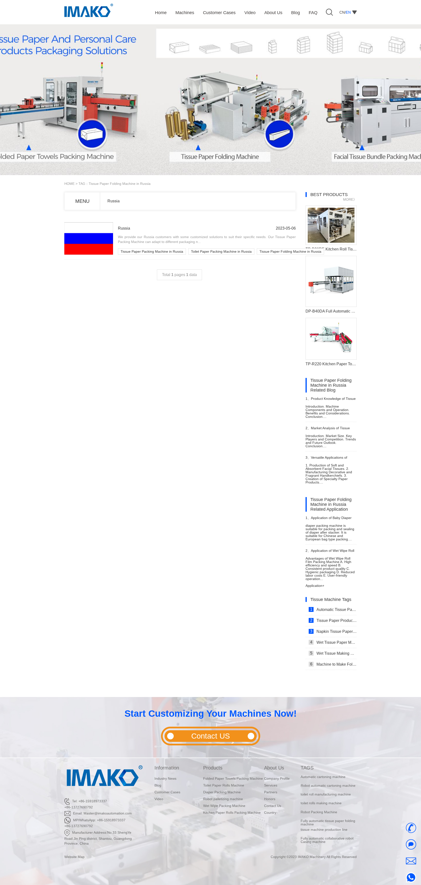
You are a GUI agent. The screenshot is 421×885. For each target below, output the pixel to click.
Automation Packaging (318, 838)
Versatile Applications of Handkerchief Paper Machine (328, 460)
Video (158, 799)
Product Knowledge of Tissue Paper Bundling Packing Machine (331, 401)
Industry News (165, 778)
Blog (157, 785)
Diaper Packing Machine (222, 792)
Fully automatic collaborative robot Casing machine (327, 831)
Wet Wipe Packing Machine (224, 806)
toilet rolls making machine (321, 794)
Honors (269, 799)
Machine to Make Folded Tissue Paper (333, 664)
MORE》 (350, 199)
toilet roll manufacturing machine (326, 785)
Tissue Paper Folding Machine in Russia (290, 251)
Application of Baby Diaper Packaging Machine (329, 520)
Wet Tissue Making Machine (333, 653)
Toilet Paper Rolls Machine (223, 785)
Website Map (74, 857)
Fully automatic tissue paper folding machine (328, 814)
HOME (69, 184)
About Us (274, 767)
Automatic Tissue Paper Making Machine (333, 609)
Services (270, 785)
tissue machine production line (324, 821)
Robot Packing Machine (319, 803)
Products (212, 767)
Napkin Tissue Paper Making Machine (333, 631)
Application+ (315, 586)
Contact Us (272, 806)
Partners (270, 792)
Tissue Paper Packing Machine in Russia (152, 251)
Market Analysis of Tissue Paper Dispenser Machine (328, 430)
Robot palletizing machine (223, 799)
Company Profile (277, 778)
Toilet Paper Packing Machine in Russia (221, 251)
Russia (113, 201)
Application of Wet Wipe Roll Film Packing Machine (330, 553)
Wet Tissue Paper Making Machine (333, 642)
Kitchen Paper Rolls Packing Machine (232, 812)
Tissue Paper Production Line (333, 620)
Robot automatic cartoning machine (328, 777)
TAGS (307, 767)
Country (270, 812)
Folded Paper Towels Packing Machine (233, 778)
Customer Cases (167, 792)
